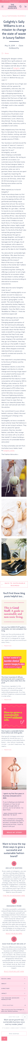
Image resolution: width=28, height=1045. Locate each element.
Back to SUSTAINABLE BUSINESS (15, 584)
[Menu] (2, 6)
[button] (20, 6)
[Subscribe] (25, 1005)
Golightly (16, 68)
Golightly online (8, 450)
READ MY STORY (14, 832)
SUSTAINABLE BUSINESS (16, 16)
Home (4, 16)
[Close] (25, 1017)
